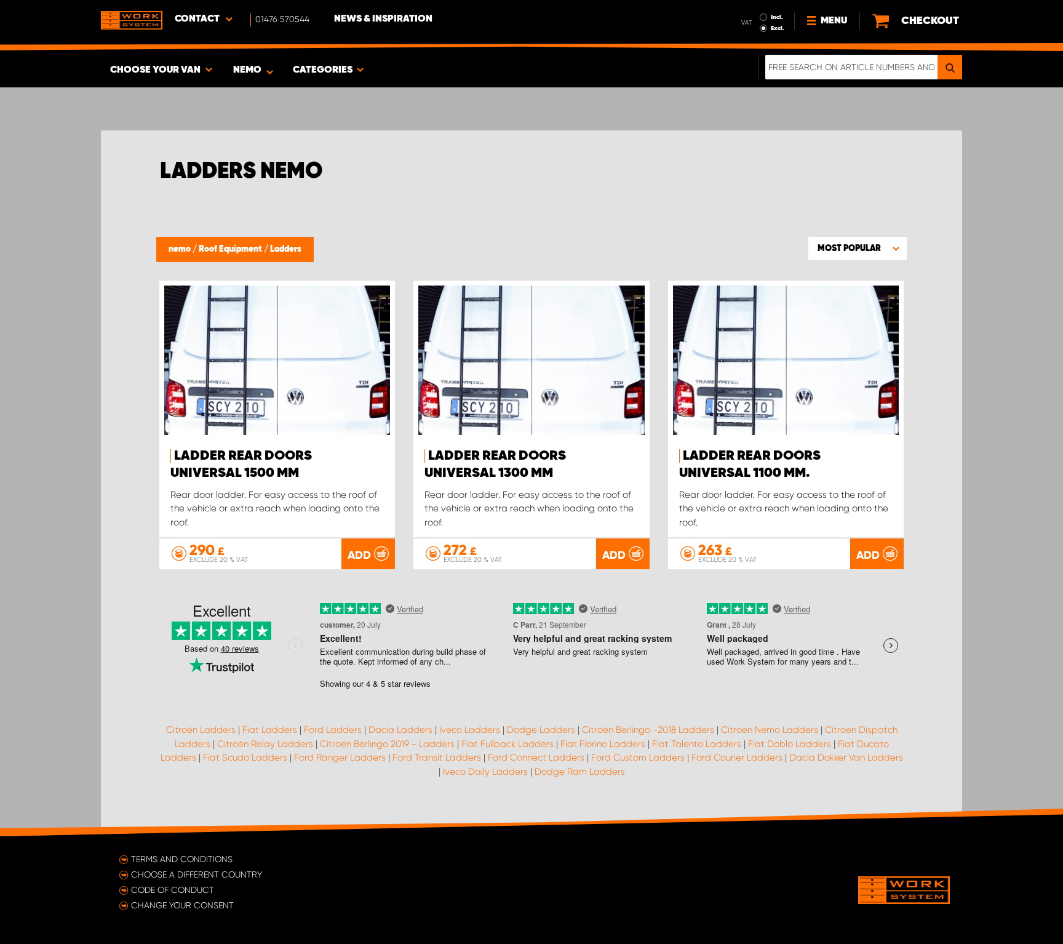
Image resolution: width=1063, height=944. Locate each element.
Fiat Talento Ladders (696, 744)
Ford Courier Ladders (736, 757)
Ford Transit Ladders (436, 757)
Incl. (777, 17)
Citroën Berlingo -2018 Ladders (648, 729)
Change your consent (182, 905)
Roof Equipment (231, 249)
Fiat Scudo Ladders (245, 757)
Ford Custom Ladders (638, 757)
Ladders (285, 249)
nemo (181, 249)
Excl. (777, 28)
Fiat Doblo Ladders (789, 744)
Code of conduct (172, 890)
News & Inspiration (383, 19)
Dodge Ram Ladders (580, 771)
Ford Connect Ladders (536, 757)
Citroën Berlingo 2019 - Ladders (387, 744)
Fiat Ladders (269, 729)
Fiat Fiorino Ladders (602, 744)
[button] (857, 248)
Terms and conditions (182, 859)
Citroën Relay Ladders (265, 744)
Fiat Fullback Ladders (507, 744)
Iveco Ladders (469, 729)
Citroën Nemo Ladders (769, 729)
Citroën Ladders (201, 729)
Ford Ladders (333, 729)
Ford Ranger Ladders (340, 757)
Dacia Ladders (400, 729)
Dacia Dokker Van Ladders (846, 757)
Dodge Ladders (541, 729)
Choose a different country (196, 874)
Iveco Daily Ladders (485, 771)
